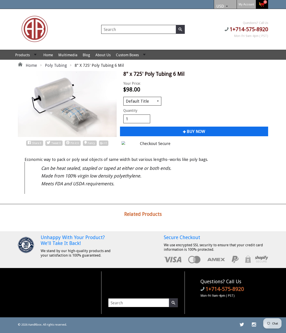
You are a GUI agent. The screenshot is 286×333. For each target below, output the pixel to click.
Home (48, 55)
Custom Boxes (127, 55)
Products (22, 55)
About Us (103, 55)
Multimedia (67, 55)
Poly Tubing (56, 65)
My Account (246, 4)
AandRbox (35, 324)
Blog (86, 55)
